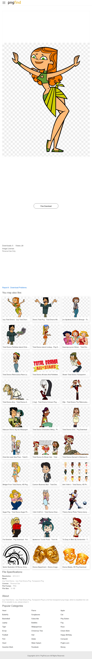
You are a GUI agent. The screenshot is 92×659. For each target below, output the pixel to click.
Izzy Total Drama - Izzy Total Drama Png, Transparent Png (23, 319)
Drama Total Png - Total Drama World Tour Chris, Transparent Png (56, 319)
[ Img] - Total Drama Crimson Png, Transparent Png (51, 402)
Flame (33, 610)
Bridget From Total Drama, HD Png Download (19, 484)
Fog (62, 622)
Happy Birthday (66, 635)
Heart (4, 610)
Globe (33, 639)
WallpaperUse (36, 626)
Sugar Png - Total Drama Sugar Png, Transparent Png (22, 512)
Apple (63, 610)
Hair (32, 635)
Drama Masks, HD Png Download (74, 567)
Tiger (4, 626)
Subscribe (35, 618)
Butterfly (5, 614)
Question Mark (7, 647)
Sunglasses (35, 614)
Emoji (4, 630)
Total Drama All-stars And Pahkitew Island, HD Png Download (54, 374)
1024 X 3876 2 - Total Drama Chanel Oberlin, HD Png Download (55, 512)
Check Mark (65, 630)
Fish (3, 639)
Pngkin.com (65, 643)
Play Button (65, 618)
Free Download (46, 206)
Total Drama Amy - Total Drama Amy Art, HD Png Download (24, 402)
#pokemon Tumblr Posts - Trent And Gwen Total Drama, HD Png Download (59, 539)
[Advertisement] (46, 27)
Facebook (35, 647)
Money (63, 647)
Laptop (4, 622)
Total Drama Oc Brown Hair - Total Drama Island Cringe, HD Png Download (59, 457)
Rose (63, 626)
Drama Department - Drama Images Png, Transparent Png (53, 567)
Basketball (6, 618)
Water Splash (36, 643)
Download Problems (18, 287)
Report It (5, 287)
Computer (64, 639)
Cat (62, 614)
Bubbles (34, 622)
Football (5, 635)
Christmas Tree (37, 630)
